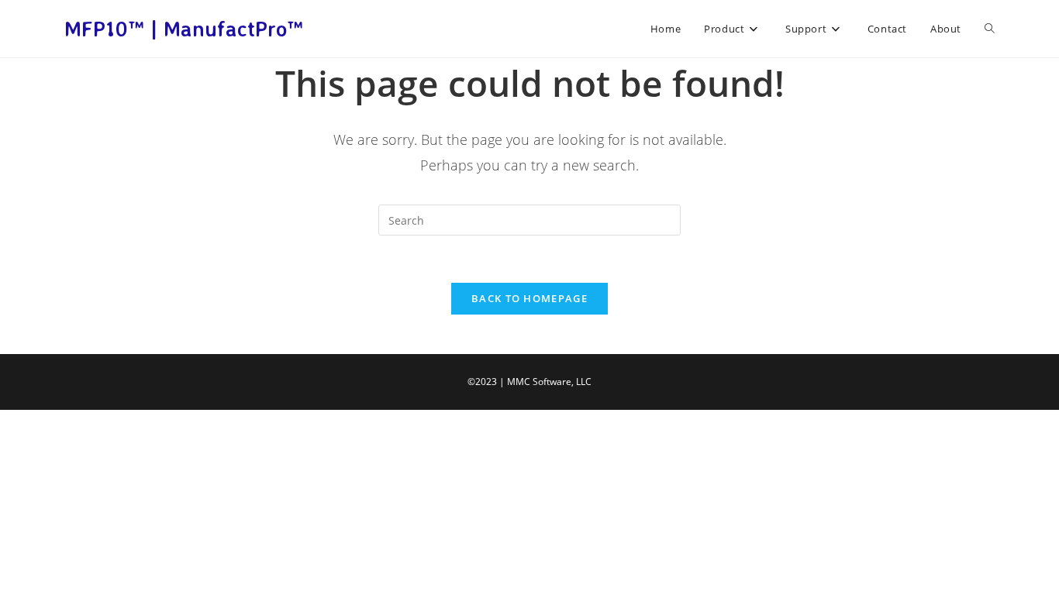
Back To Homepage (529, 298)
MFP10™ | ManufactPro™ (183, 28)
